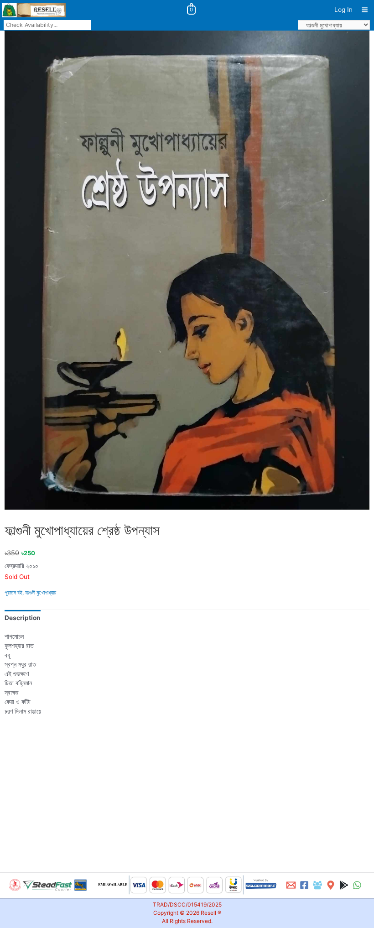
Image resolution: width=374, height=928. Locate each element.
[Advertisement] (187, 781)
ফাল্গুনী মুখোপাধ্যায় (40, 592)
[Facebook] (304, 885)
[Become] (317, 885)
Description (23, 617)
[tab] (23, 618)
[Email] (291, 885)
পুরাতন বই (13, 592)
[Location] (331, 885)
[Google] (344, 885)
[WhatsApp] (357, 885)
